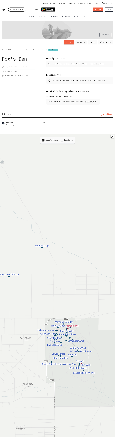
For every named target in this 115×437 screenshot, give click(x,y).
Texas (16, 50)
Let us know (89, 102)
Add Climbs (107, 114)
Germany (67, 16)
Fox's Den (53, 50)
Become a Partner (85, 3)
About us (72, 3)
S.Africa (44, 16)
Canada (55, 16)
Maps (37, 9)
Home (3, 50)
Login (109, 9)
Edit (70, 42)
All (85, 16)
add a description (98, 64)
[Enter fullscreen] (112, 136)
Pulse (33, 16)
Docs (96, 3)
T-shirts (62, 3)
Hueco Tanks (25, 50)
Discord (53, 3)
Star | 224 (108, 3)
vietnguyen (17, 75)
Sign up (98, 9)
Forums (45, 3)
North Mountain (39, 50)
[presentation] (105, 35)
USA (77, 16)
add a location (96, 80)
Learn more (85, 91)
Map (94, 42)
